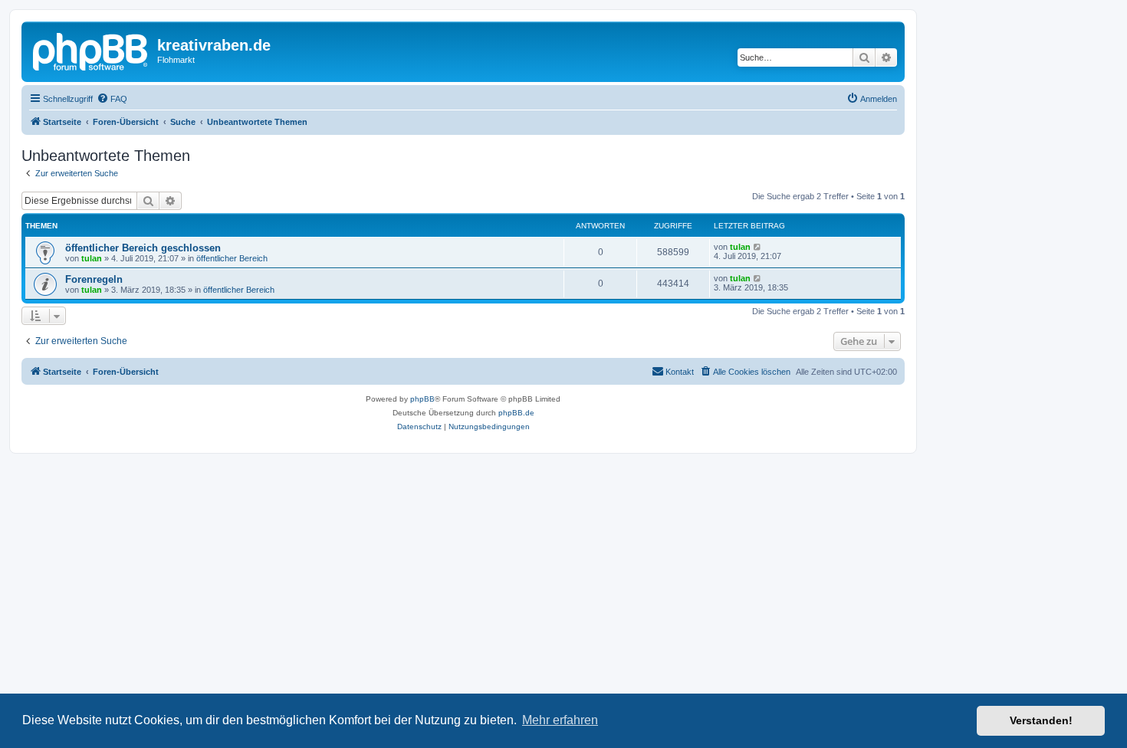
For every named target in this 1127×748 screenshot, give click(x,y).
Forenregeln (94, 279)
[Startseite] (91, 49)
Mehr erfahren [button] (560, 720)
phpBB (422, 399)
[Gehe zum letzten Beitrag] (758, 246)
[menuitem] (112, 99)
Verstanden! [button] (1041, 720)
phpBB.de (516, 412)
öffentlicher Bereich (232, 258)
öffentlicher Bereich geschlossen (143, 248)
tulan (91, 258)
